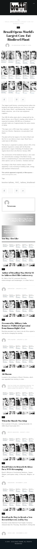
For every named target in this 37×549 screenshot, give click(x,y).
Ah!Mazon (6, 374)
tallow (23, 182)
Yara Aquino (11, 339)
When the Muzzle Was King (14, 420)
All (19, 20)
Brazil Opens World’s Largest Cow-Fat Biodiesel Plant (19, 22)
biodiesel (31, 182)
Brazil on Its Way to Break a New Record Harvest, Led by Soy (17, 518)
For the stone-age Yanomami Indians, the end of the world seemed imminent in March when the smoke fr (21, 387)
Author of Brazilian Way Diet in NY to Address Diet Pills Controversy (18, 274)
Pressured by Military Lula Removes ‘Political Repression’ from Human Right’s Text (16, 325)
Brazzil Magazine (13, 432)
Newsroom (16, 45)
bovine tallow (8, 182)
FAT (17, 182)
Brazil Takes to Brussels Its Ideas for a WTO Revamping (17, 468)
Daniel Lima (11, 533)
